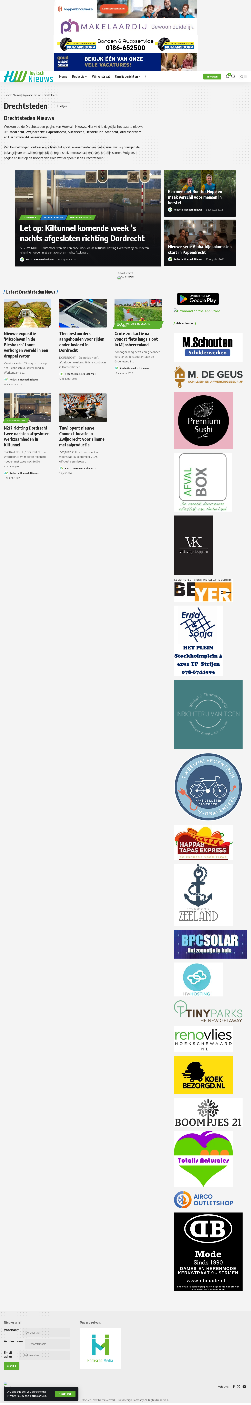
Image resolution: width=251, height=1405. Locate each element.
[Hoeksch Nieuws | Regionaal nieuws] (28, 76)
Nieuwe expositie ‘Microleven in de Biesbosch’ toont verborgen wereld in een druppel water (26, 345)
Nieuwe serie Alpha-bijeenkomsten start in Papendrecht (200, 249)
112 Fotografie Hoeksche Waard (133, 325)
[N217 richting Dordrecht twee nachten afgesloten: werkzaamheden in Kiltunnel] (27, 407)
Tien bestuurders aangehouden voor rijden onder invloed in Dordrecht (81, 342)
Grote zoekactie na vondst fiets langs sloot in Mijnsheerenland (136, 339)
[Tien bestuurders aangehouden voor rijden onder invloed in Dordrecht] (83, 313)
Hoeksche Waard (81, 217)
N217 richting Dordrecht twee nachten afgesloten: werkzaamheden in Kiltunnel (27, 436)
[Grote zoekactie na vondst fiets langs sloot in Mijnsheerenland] (138, 313)
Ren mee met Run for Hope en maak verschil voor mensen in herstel (195, 197)
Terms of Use (38, 1395)
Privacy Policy (15, 1395)
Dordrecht (30, 217)
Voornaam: (12, 1330)
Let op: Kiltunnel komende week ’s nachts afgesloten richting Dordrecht (82, 233)
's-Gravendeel (16, 420)
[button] (65, 1394)
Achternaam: (14, 1341)
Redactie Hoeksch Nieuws (40, 259)
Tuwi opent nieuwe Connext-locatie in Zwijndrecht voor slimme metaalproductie (82, 436)
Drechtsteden (54, 217)
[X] (238, 1386)
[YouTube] (244, 1386)
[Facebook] (234, 1386)
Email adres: (8, 1354)
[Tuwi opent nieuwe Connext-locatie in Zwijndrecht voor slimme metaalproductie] (83, 407)
